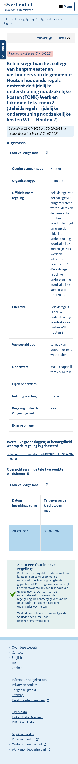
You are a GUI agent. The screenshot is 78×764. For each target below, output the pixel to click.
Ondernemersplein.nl (27, 744)
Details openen (3, 49)
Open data (19, 712)
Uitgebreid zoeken (49, 19)
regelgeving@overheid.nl (33, 620)
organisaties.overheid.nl (32, 606)
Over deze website (25, 647)
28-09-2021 (21, 531)
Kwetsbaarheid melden (28, 700)
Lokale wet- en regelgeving (18, 19)
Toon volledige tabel (24, 153)
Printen (62, 37)
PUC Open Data (23, 722)
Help (15, 663)
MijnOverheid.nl (23, 734)
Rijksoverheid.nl (23, 739)
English (17, 658)
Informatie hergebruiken (29, 680)
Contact (17, 652)
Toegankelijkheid (24, 690)
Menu (68, 7)
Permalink (42, 37)
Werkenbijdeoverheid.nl (29, 749)
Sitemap (18, 695)
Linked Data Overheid (27, 717)
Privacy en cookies (24, 685)
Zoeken (17, 668)
